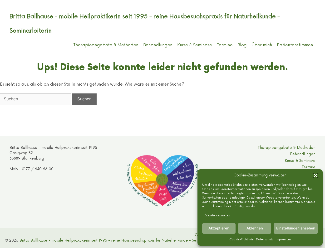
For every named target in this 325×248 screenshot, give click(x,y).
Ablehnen (254, 228)
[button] (315, 175)
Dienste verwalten (217, 215)
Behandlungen (157, 45)
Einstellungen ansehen (295, 228)
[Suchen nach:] (36, 99)
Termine (225, 45)
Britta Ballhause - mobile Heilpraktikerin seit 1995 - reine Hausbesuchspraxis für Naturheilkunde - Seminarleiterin (119, 240)
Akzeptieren (218, 228)
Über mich (261, 45)
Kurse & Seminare (194, 45)
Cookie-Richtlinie (241, 239)
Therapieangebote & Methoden (105, 45)
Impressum (283, 239)
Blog (242, 45)
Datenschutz (264, 239)
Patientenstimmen (295, 45)
